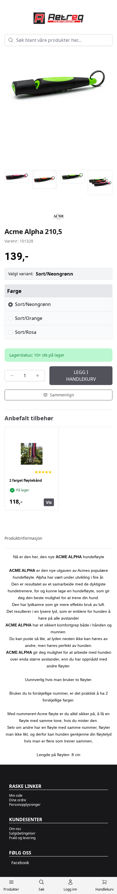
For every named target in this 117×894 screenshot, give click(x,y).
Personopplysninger (25, 804)
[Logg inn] (70, 883)
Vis (49, 502)
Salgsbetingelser (22, 833)
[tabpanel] (58, 653)
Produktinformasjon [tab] (23, 538)
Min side (15, 795)
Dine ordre (17, 800)
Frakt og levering (22, 837)
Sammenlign (62, 395)
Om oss (15, 828)
